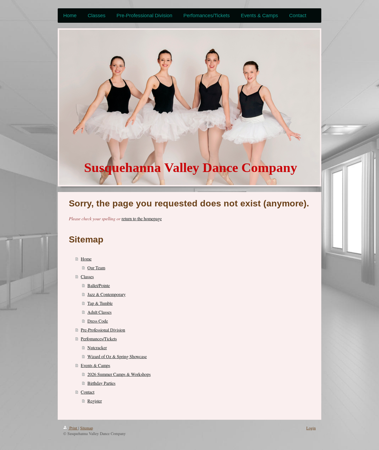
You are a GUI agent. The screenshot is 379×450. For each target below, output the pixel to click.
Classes (87, 276)
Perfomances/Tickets (99, 339)
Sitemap (86, 428)
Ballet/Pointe (98, 285)
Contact (87, 392)
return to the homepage (142, 218)
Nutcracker (97, 347)
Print (73, 428)
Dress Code (97, 321)
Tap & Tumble (100, 303)
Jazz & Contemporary (106, 294)
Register (94, 401)
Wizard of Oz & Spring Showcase (117, 356)
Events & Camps (95, 365)
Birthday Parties (101, 383)
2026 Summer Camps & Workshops (119, 374)
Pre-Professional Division (103, 330)
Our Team (96, 267)
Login (311, 428)
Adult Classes (99, 312)
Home (86, 259)
